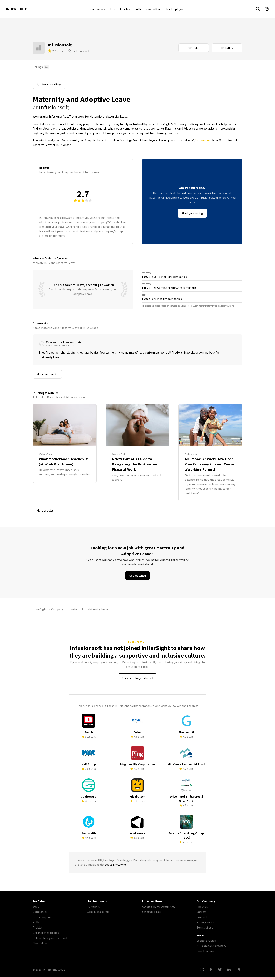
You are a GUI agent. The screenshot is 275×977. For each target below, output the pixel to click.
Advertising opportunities (158, 906)
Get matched (80, 51)
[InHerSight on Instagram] (237, 969)
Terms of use (205, 927)
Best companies (43, 917)
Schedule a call (151, 912)
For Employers (175, 9)
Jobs (112, 9)
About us (202, 906)
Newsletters (153, 9)
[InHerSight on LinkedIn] (228, 969)
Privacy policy (205, 922)
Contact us (203, 917)
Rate (196, 48)
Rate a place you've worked (50, 938)
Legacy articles (206, 940)
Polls (137, 9)
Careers (201, 912)
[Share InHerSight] (201, 969)
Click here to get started (137, 678)
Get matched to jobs (46, 933)
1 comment (202, 140)
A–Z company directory (211, 946)
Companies (97, 9)
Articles (125, 9)
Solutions (93, 906)
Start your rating (192, 213)
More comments (47, 374)
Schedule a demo (98, 912)
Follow (229, 48)
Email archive (205, 951)
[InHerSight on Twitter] (219, 969)
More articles (45, 510)
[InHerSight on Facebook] (210, 969)
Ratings (40, 67)
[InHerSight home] (16, 8)
